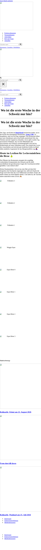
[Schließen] (3, 84)
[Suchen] (20, 44)
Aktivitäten (7, 37)
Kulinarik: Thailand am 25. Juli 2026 (15, 515)
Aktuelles (7, 41)
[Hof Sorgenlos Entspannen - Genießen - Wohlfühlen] (16, 29)
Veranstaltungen (9, 35)
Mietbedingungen (9, 522)
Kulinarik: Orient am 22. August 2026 (15, 412)
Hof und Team (9, 39)
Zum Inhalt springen (6, 1)
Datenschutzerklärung (11, 520)
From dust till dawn (8, 463)
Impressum (7, 519)
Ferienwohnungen (10, 33)
